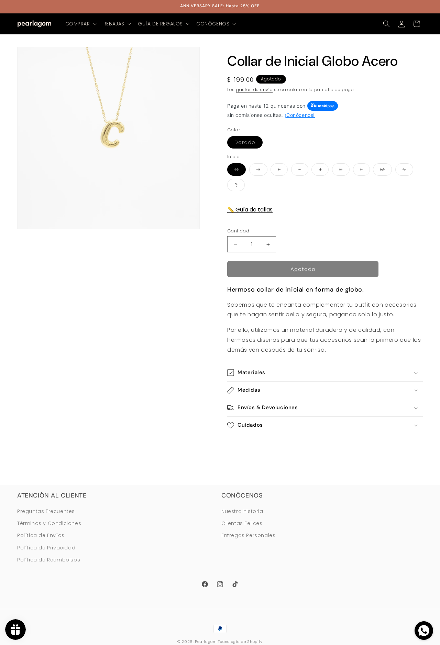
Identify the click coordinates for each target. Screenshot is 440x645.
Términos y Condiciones (49, 523)
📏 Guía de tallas (250, 210)
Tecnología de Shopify (240, 641)
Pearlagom (206, 641)
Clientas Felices (242, 523)
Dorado (248, 144)
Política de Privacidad (46, 547)
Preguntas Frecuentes (46, 511)
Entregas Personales (248, 535)
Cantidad (238, 231)
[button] (80, 24)
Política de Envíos (41, 535)
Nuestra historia (242, 511)
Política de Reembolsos (48, 559)
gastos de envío (254, 89)
